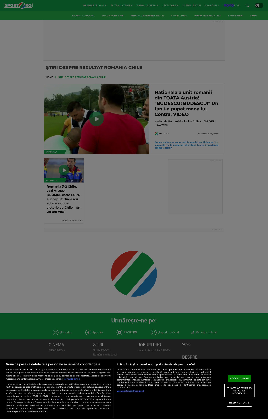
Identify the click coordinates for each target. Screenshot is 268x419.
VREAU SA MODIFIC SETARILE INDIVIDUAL (239, 390)
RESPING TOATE (239, 402)
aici (58, 399)
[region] (134, 389)
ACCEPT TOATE (239, 378)
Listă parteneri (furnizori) (130, 391)
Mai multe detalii (71, 379)
